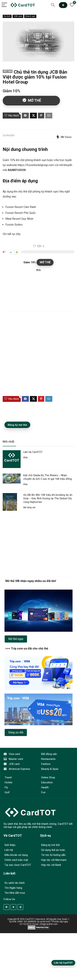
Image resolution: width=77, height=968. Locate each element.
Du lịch (7, 16)
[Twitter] (13, 907)
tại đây (16, 234)
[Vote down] (10, 252)
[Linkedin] (20, 907)
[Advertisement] (38, 291)
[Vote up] (16, 252)
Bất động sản (29, 507)
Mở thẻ (63, 5)
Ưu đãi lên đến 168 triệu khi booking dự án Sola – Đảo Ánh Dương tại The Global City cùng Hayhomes (47, 498)
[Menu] (4, 5)
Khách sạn (30, 16)
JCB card (18, 16)
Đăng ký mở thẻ (17, 424)
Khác (25, 457)
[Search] (53, 5)
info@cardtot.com (49, 924)
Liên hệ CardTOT (33, 452)
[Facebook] (6, 907)
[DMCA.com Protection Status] (38, 926)
